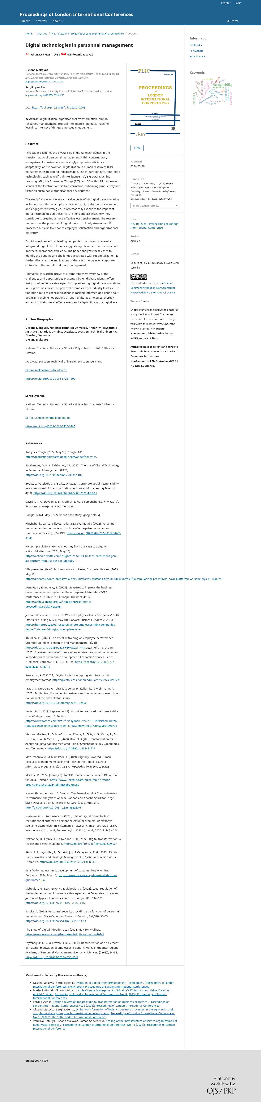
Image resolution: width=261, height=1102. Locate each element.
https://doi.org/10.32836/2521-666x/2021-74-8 (55, 647)
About (57, 21)
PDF (138, 148)
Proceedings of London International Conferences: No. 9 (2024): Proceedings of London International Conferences (103, 984)
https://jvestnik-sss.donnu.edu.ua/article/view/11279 (86, 680)
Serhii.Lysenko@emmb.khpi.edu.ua (48, 418)
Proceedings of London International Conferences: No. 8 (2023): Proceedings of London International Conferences (101, 1003)
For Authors (196, 50)
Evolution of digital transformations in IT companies (109, 983)
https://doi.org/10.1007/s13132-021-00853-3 (68, 862)
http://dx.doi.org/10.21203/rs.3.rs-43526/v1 (53, 807)
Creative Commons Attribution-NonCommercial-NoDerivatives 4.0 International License (153, 287)
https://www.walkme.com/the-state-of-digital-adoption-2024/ (64, 934)
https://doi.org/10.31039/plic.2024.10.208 (58, 107)
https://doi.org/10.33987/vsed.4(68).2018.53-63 (55, 921)
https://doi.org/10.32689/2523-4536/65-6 (51, 957)
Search (234, 21)
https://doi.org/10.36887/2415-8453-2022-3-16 (55, 903)
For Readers (196, 45)
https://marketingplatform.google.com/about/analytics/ (61, 457)
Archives (41, 21)
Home (28, 33)
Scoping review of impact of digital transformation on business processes (100, 1002)
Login (238, 3)
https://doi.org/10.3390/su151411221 (71, 748)
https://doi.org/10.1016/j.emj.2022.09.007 (90, 844)
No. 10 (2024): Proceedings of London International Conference (88, 33)
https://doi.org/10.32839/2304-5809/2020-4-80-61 (65, 493)
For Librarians (197, 56)
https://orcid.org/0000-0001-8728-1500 (44, 81)
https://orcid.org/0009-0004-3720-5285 (44, 95)
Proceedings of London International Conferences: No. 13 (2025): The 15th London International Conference (104, 1015)
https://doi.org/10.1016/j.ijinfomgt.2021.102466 (56, 703)
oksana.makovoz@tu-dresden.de (46, 370)
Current (25, 21)
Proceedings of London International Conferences (76, 14)
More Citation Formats (146, 205)
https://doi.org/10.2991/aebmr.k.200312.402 (53, 475)
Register (225, 3)
